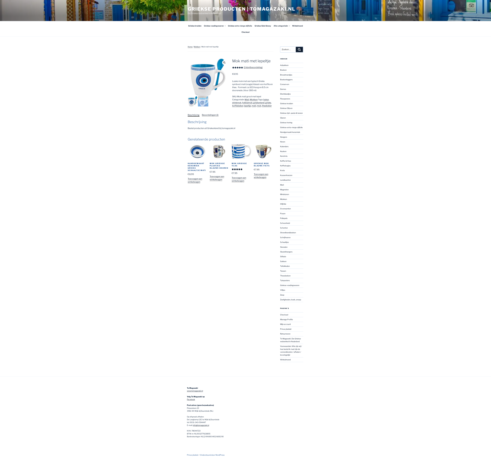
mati (254, 106)
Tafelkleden (285, 266)
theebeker (267, 106)
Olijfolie (283, 204)
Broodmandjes (286, 75)
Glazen (283, 118)
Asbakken (284, 65)
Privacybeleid (285, 329)
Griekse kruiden (194, 26)
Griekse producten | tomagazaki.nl (241, 9)
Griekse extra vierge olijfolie (240, 26)
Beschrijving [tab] (193, 115)
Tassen (283, 271)
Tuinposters (285, 280)
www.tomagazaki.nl (195, 391)
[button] (224, 62)
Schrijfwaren (285, 237)
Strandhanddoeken (288, 232)
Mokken (197, 47)
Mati (247, 99)
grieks (268, 102)
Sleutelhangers (286, 252)
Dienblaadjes (285, 94)
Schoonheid (285, 223)
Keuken (283, 151)
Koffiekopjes (285, 166)
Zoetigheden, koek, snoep (290, 300)
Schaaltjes (284, 242)
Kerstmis (283, 156)
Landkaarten (285, 180)
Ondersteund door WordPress (212, 455)
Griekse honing (286, 122)
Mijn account (285, 324)
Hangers (283, 137)
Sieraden (283, 247)
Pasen (282, 213)
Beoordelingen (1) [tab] (210, 115)
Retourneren (285, 334)
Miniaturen (284, 194)
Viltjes (282, 290)
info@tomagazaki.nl (201, 425)
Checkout (246, 32)
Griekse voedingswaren (214, 26)
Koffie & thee (285, 161)
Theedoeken (285, 276)
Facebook (191, 399)
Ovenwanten (285, 209)
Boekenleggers (286, 79)
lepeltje (247, 106)
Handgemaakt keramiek (290, 132)
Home (190, 47)
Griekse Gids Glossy (263, 26)
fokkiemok (247, 102)
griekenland (259, 102)
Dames (283, 89)
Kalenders (284, 146)
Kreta (282, 170)
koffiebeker (237, 106)
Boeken (283, 70)
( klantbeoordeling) (253, 67)
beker (266, 99)
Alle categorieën (281, 26)
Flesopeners (285, 99)
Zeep (282, 295)
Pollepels (283, 218)
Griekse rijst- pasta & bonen (291, 113)
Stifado (283, 256)
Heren (282, 142)
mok (259, 106)
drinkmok (236, 102)
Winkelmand (297, 26)
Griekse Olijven (286, 108)
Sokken (283, 261)
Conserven (284, 84)
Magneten (284, 189)
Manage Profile (286, 319)
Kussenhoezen (286, 175)
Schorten (284, 228)
